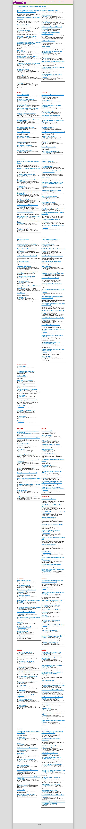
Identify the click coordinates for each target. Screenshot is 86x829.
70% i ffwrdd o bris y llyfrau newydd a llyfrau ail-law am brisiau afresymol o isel (53, 311)
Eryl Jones (44, 313)
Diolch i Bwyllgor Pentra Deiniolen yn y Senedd (28, 216)
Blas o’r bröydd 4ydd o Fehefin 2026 (25, 127)
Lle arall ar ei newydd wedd (48, 161)
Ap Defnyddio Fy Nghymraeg (48, 40)
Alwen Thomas (45, 601)
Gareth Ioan (20, 686)
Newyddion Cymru (23, 6)
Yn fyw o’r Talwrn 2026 (47, 266)
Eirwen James (21, 240)
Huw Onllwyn (21, 57)
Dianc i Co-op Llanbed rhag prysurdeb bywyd (52, 255)
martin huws (45, 16)
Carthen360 (44, 578)
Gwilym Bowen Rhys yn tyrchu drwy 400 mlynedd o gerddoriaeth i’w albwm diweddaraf (29, 43)
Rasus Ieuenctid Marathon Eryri (49, 196)
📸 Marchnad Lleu (21, 366)
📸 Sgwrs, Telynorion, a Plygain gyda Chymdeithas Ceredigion (26, 612)
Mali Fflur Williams (46, 22)
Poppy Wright (45, 754)
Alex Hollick (20, 277)
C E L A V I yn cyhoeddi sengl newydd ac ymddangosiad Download (51, 531)
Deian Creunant (45, 97)
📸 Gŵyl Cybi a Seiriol (46, 708)
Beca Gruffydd (45, 227)
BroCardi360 (20, 578)
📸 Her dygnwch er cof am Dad (49, 21)
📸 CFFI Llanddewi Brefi (23, 261)
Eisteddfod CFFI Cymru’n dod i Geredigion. (27, 244)
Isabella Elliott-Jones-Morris (23, 96)
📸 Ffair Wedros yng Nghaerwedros (25, 661)
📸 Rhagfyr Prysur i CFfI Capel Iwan (50, 642)
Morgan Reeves (21, 677)
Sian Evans (45, 625)
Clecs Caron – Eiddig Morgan (24, 266)
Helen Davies (45, 681)
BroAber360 (44, 92)
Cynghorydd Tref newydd (48, 127)
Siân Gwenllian (21, 171)
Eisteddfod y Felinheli (47, 552)
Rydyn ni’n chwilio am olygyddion (49, 790)
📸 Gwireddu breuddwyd (47, 704)
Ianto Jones (45, 432)
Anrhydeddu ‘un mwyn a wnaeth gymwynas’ (52, 477)
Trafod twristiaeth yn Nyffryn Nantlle (26, 371)
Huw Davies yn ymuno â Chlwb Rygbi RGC (27, 472)
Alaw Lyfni (20, 381)
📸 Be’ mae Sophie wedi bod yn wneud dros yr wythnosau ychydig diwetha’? (52, 732)
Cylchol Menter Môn (22, 754)
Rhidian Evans (21, 653)
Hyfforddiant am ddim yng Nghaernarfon (51, 190)
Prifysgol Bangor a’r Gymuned (49, 517)
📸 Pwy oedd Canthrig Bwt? (23, 228)
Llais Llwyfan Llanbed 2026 (48, 244)
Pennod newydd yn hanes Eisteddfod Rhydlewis (53, 624)
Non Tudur (20, 37)
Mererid (44, 128)
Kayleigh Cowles (46, 53)
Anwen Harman (21, 367)
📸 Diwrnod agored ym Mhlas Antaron (26, 276)
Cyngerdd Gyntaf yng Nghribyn (49, 440)
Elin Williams (21, 273)
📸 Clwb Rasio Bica (21, 690)
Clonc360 (44, 237)
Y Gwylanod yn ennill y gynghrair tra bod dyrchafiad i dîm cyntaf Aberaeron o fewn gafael (53, 488)
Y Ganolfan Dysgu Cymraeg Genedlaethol (50, 35)
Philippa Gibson (21, 581)
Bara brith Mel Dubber (22, 631)
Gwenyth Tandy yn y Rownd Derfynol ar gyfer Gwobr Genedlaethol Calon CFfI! (52, 581)
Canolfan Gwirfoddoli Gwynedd (48, 171)
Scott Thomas (45, 42)
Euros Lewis (45, 441)
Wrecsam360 (45, 729)
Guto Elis (20, 44)
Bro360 (19, 92)
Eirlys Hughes (21, 200)
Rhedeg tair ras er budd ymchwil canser (51, 115)
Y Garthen (44, 588)
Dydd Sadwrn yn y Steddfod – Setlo (25, 104)
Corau (38, 1)
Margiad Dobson (21, 109)
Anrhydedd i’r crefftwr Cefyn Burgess (26, 467)
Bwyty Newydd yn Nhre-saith (24, 626)
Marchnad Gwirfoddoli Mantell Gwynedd (51, 170)
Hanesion (61, 1)
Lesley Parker (45, 612)
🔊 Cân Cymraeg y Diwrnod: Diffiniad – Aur (52, 764)
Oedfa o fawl (44, 615)
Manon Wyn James (21, 288)
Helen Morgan (45, 62)
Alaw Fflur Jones (46, 436)
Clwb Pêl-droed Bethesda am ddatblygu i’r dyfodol (29, 478)
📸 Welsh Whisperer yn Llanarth (24, 699)
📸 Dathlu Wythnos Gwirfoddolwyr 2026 (51, 620)
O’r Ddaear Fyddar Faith (23, 239)
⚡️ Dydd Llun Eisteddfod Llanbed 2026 (51, 239)
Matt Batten (45, 507)
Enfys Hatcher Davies (22, 245)
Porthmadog (45, 1)
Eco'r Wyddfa (20, 187)
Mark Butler (45, 748)
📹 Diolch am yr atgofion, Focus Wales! (51, 784)
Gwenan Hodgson (46, 462)
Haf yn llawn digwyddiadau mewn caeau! (26, 113)
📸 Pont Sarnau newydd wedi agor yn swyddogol (28, 484)
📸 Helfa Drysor (21, 292)
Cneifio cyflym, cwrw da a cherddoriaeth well (27, 108)
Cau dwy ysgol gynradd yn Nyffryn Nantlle (27, 400)
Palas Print (45, 178)
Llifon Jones (45, 686)
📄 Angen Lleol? (21, 186)
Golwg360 (19, 8)
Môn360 (44, 649)
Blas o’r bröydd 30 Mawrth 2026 (24, 145)
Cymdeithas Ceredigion (47, 587)
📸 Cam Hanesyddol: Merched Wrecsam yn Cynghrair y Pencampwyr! (52, 746)
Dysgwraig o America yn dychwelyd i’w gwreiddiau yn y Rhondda (51, 33)
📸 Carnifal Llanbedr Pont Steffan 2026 (51, 324)
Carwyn (20, 439)
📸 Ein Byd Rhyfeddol (22, 705)
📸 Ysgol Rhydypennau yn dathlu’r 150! (50, 151)
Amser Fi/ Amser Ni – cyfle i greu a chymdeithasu (28, 437)
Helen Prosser (45, 69)
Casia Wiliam (45, 167)
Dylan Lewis (45, 251)
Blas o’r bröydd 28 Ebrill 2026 (24, 141)
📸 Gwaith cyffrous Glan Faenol (49, 499)
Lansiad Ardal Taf (46, 46)
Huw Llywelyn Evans (46, 101)
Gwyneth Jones (21, 223)
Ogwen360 (20, 428)
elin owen (44, 709)
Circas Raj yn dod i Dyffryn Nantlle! (25, 380)
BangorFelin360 (45, 496)
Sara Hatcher (45, 284)
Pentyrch (32, 1)
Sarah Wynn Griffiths (46, 513)
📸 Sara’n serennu (21, 657)
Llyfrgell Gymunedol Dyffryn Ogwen (25, 433)
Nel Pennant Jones (21, 181)
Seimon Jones (20, 133)
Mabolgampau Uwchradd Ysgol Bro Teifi (51, 605)
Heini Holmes (21, 691)
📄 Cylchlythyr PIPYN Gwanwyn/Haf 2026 (51, 652)
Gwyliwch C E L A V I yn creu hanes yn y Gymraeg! (53, 511)
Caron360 (19, 237)
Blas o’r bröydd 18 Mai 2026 (23, 136)
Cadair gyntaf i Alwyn (47, 15)
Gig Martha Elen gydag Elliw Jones (50, 752)
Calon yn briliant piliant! (23, 24)
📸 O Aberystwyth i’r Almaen (48, 136)
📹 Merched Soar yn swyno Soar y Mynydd (27, 255)
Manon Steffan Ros (21, 51)
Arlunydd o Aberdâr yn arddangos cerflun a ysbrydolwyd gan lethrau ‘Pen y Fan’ (52, 75)
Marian (44, 500)
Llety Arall (45, 203)
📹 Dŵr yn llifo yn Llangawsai (48, 111)
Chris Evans (45, 804)
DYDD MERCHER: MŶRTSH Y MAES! (25, 99)
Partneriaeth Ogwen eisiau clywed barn (26, 454)
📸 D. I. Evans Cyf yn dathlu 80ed (49, 630)
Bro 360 (44, 6)
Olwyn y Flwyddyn (46, 177)
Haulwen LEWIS (46, 616)
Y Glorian (44, 722)
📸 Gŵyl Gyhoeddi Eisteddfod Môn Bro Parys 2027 (53, 685)
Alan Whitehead (21, 766)
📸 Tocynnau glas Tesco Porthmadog (26, 759)
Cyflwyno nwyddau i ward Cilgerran (25, 666)
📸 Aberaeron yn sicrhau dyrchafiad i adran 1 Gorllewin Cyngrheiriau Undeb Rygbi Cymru (52, 482)
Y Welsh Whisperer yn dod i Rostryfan (26, 410)
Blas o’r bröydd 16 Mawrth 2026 (24, 150)
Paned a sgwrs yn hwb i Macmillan (25, 212)
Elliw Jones (45, 186)
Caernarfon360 (45, 159)
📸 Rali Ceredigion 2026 (47, 100)
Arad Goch (45, 107)
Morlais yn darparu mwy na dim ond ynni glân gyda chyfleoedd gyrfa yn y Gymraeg (52, 697)
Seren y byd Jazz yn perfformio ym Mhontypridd (53, 61)
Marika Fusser (21, 372)
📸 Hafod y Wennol (21, 685)
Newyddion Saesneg (35, 6)
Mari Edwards (21, 262)
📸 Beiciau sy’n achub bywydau (24, 784)
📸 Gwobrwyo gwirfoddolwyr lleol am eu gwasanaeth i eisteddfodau (51, 343)
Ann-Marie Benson (46, 279)
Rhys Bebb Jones (46, 274)
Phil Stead (20, 70)
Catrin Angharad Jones (22, 100)
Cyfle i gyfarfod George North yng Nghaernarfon (53, 208)
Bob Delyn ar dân (21, 82)
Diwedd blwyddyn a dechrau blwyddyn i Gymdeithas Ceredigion (26, 590)
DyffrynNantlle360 (21, 364)
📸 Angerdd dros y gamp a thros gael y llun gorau (29, 199)
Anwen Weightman (46, 653)
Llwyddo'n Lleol (46, 692)
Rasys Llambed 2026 (46, 356)
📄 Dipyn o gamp (21, 737)
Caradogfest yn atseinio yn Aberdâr (50, 10)
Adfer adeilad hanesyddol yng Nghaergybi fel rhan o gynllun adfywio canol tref (52, 673)
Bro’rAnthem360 (46, 8)
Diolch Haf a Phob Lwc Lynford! (49, 453)
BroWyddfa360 (20, 159)
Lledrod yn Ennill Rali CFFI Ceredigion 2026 (27, 272)
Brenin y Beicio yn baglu (23, 69)
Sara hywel (20, 772)
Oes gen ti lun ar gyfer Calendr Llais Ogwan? (27, 496)
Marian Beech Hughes (47, 152)
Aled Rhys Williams (22, 128)
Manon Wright (21, 695)
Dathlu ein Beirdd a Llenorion (24, 580)
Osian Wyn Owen (46, 215)
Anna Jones (20, 444)
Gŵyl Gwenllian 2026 (22, 490)
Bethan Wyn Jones (46, 705)
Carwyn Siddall (21, 791)
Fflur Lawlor (20, 298)
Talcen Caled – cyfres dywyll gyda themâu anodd (28, 63)
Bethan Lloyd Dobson (22, 146)
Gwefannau (53, 1)
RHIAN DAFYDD (46, 445)
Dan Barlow (20, 121)
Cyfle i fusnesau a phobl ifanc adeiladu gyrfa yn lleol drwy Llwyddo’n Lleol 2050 (53, 690)
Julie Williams (21, 207)
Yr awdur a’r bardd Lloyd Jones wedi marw (51, 564)
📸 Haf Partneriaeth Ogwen (23, 443)
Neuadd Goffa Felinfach (47, 449)
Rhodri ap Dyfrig (46, 137)
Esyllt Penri (45, 162)
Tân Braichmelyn (21, 449)
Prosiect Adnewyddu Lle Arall (48, 202)
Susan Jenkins (45, 11)
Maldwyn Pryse (45, 133)
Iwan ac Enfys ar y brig (47, 431)
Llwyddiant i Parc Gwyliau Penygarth (26, 794)
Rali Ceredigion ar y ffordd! (23, 75)
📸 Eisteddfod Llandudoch (23, 585)
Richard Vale (20, 623)
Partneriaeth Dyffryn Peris (23, 175)
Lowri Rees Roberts (22, 734)
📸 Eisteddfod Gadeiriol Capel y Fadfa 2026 (27, 676)
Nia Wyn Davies (46, 240)
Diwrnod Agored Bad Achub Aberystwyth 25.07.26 (53, 131)
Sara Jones (44, 643)
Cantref (19, 743)
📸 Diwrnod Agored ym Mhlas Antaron (51, 444)
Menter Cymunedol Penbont (23, 164)
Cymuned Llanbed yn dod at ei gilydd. (50, 277)
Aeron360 (44, 428)
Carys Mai (20, 257)
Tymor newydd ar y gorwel (23, 30)
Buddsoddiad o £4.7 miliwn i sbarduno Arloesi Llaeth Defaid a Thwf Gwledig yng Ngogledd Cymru (52, 183)
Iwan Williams (45, 518)
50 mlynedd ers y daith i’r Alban (24, 652)
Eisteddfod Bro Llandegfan (48, 680)
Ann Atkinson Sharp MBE (23, 765)
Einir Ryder (45, 331)
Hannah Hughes (46, 197)
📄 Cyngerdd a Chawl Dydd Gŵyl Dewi (26, 174)
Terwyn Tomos (21, 586)
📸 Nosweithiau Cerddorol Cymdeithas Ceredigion (29, 607)
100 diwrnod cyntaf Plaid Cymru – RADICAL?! (27, 56)
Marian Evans (21, 667)
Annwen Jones (45, 326)
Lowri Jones (20, 114)
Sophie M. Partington (46, 734)
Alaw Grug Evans (46, 631)
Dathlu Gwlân (20, 753)
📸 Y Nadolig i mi (21, 789)
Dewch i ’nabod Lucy (46, 551)
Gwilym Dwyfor (21, 64)
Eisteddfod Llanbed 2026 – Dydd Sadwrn (51, 261)
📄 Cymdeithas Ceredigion (23, 595)
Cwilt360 (19, 649)
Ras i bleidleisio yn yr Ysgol (48, 465)
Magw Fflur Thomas (46, 583)
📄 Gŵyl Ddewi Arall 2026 (47, 166)
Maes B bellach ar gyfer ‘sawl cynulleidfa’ (26, 36)
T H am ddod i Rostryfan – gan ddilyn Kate (27, 389)
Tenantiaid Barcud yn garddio (49, 146)
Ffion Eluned (20, 31)
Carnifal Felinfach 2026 (47, 435)
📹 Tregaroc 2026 (21, 297)
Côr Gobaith (45, 122)
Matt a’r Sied (20, 622)
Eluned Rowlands (21, 673)
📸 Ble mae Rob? (21, 636)
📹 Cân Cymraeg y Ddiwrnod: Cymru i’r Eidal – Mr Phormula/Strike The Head (53, 771)
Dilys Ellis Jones (21, 744)
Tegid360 (19, 729)
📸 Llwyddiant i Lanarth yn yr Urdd (25, 694)
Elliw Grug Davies (21, 658)
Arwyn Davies (45, 473)
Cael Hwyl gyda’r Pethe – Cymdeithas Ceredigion (28, 617)
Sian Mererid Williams (22, 785)
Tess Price (44, 450)
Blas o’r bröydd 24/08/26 (23, 94)
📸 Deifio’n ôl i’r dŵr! (46, 57)
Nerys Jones (20, 662)
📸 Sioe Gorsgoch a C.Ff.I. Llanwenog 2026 (52, 283)
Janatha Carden (21, 760)
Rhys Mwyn (20, 83)
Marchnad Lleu (20, 420)
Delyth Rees (20, 294)
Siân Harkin (45, 47)
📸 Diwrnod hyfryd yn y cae (48, 141)
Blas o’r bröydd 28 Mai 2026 (23, 131)
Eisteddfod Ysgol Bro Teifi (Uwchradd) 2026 (52, 600)
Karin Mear (45, 76)
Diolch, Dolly (20, 50)
